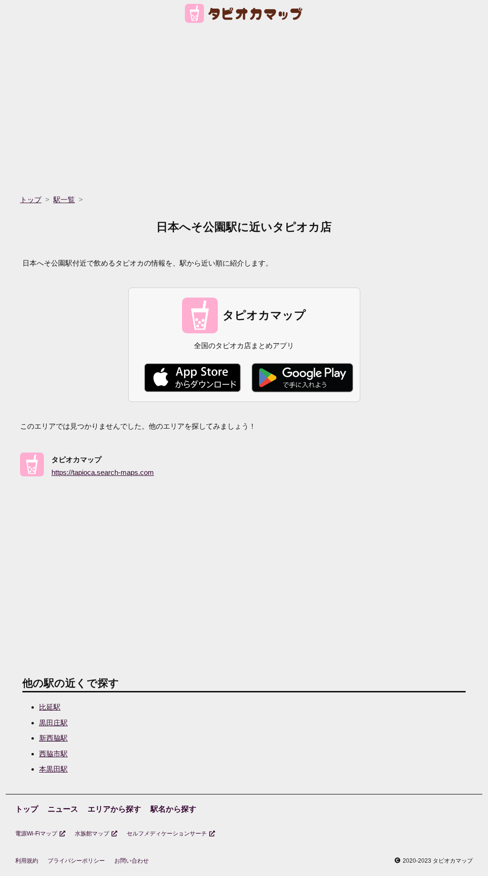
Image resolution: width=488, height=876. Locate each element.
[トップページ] (244, 15)
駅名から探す (173, 809)
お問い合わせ (131, 860)
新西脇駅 (53, 738)
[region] (244, 106)
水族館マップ (92, 833)
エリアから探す (114, 809)
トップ (26, 809)
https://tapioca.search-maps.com (102, 472)
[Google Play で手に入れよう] (302, 378)
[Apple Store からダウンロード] (192, 377)
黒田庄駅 (53, 723)
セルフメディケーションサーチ (167, 833)
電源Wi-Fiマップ (36, 833)
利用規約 (26, 860)
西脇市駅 (53, 754)
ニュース (63, 809)
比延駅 (50, 707)
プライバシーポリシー (76, 860)
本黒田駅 (53, 769)
